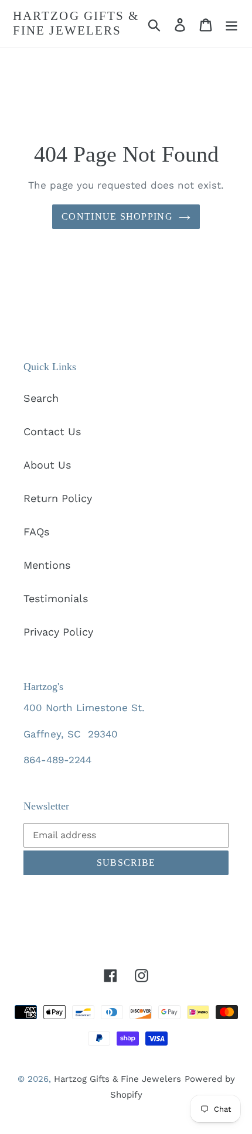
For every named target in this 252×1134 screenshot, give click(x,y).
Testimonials (55, 598)
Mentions (46, 565)
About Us (47, 465)
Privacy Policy (58, 632)
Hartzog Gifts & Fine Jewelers (76, 23)
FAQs (36, 531)
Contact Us (52, 431)
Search (41, 398)
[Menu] (231, 23)
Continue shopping (117, 216)
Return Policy (57, 498)
